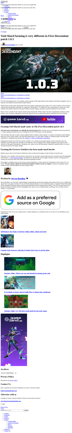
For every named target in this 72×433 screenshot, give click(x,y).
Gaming (6, 5)
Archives (3, 373)
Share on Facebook (6, 95)
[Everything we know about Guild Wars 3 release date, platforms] (37, 283)
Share (2, 93)
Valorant (10, 426)
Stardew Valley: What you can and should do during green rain (27, 273)
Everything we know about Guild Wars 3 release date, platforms (27, 292)
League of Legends (13, 15)
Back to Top (4, 407)
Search (26, 27)
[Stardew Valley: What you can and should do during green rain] (37, 264)
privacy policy (13, 380)
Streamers (7, 7)
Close (2, 408)
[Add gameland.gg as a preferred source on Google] (30, 209)
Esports (6, 12)
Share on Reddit (25, 95)
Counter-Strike (12, 13)
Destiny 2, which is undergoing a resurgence (37, 138)
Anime (6, 9)
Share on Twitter (16, 95)
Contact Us (7, 431)
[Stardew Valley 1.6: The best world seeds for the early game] (37, 301)
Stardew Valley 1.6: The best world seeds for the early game (25, 311)
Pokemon (10, 427)
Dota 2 (10, 16)
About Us (7, 21)
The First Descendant (17, 157)
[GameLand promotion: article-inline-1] (33, 123)
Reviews (6, 10)
